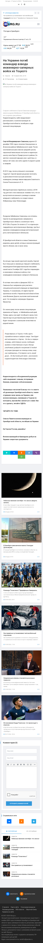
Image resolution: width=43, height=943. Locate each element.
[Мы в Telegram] (24, 4)
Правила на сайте (8, 912)
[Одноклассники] (21, 453)
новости (23, 923)
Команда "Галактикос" (19, 856)
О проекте (5, 907)
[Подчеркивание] (14, 764)
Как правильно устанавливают (22, 865)
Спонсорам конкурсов (28, 907)
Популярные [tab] (12, 831)
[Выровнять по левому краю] (17, 764)
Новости (7, 76)
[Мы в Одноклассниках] (21, 4)
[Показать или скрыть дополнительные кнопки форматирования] (34, 764)
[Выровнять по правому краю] (23, 764)
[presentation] (35, 13)
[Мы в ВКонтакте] (18, 4)
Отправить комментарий (19, 803)
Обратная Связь (31, 909)
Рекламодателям (8, 909)
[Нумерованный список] (30, 764)
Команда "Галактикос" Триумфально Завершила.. (21, 590)
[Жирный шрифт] (8, 764)
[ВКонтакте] (14, 453)
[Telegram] (29, 453)
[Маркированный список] (27, 764)
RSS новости (20, 909)
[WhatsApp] (21, 457)
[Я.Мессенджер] (6, 453)
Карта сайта (15, 907)
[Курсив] (11, 764)
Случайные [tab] (32, 831)
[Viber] (36, 453)
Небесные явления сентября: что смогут (25, 838)
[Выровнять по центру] (20, 764)
